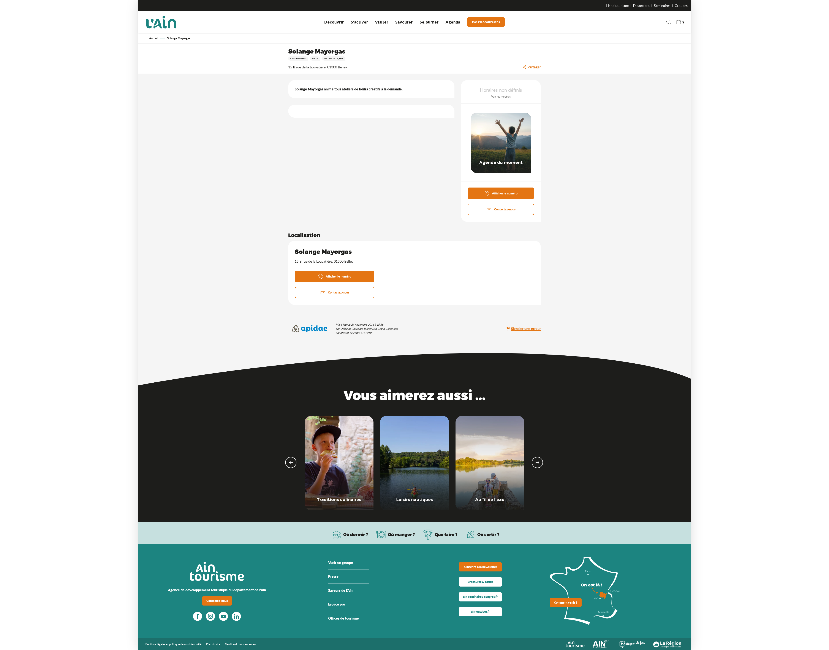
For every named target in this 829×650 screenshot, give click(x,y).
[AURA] (667, 643)
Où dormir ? (355, 534)
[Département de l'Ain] (601, 643)
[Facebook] (197, 616)
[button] (669, 22)
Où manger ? (401, 534)
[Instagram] (210, 616)
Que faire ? (446, 534)
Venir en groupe (340, 562)
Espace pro (641, 5)
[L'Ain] (161, 22)
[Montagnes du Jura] (631, 643)
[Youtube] (223, 616)
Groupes (681, 5)
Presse (333, 576)
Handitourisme (617, 5)
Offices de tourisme (343, 618)
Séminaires (662, 5)
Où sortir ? (488, 534)
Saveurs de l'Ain (340, 590)
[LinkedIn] (236, 616)
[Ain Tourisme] (575, 643)
